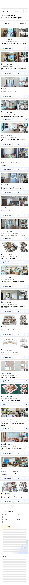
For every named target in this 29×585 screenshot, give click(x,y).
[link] (11, 15)
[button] (23, 23)
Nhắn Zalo (8, 48)
